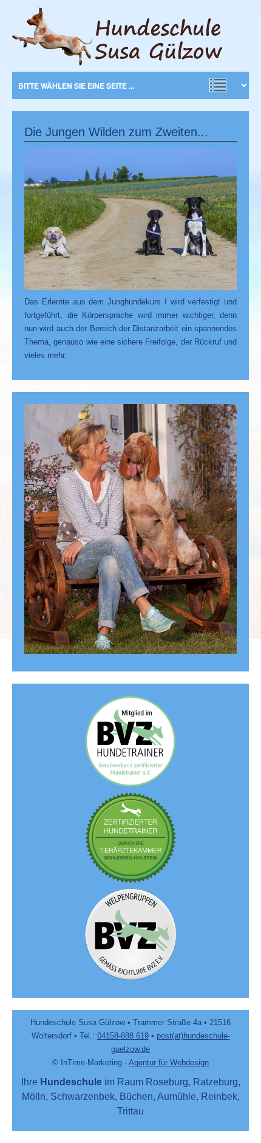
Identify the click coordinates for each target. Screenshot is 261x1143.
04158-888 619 (123, 1035)
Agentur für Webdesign (169, 1062)
